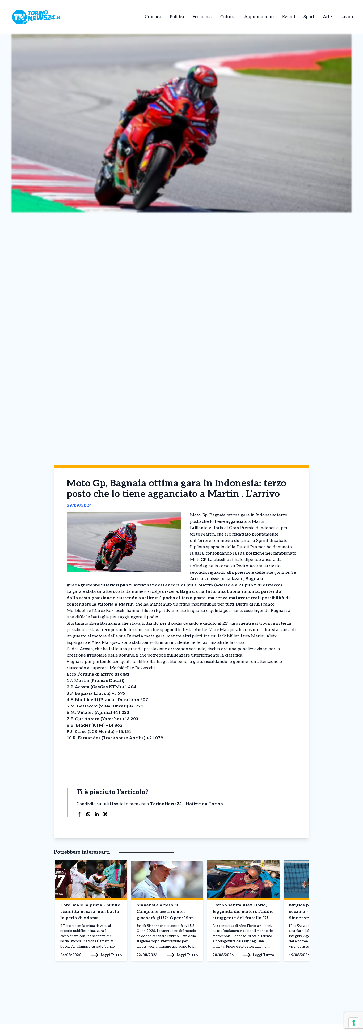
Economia (202, 16)
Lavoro (347, 16)
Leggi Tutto (111, 955)
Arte (327, 16)
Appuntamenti (259, 16)
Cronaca (153, 16)
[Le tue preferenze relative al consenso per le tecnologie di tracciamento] (354, 1023)
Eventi (288, 16)
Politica (177, 16)
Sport (308, 16)
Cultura (228, 16)
